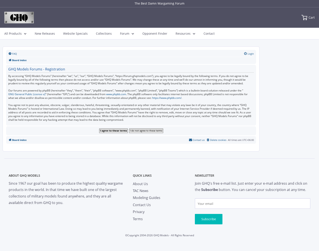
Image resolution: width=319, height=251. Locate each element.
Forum (124, 33)
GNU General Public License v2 (27, 94)
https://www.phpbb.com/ (166, 98)
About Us (140, 183)
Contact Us (142, 204)
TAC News (140, 190)
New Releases (45, 33)
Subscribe (208, 219)
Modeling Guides (146, 197)
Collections (104, 33)
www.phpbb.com (116, 94)
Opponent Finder (154, 33)
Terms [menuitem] (138, 219)
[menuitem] (12, 53)
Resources (183, 33)
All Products (13, 33)
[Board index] (19, 17)
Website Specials (75, 33)
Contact (209, 33)
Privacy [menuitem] (139, 211)
